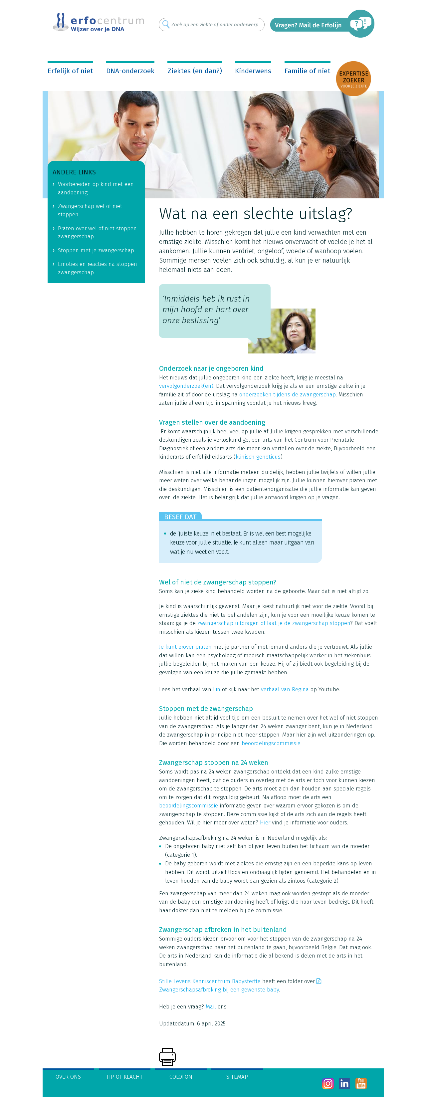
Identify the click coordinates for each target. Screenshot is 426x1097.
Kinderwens (253, 71)
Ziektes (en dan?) (194, 71)
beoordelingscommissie (188, 805)
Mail (211, 1006)
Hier (265, 822)
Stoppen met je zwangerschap (96, 250)
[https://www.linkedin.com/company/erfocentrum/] (344, 1083)
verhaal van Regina (285, 689)
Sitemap (237, 1076)
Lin (216, 689)
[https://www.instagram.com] (328, 1083)
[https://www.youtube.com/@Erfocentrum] (361, 1083)
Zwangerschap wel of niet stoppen (90, 210)
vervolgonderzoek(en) (186, 385)
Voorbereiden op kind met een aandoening (96, 188)
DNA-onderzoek (130, 71)
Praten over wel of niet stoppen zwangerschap (97, 232)
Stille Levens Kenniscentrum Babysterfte (210, 981)
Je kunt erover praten (185, 646)
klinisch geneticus (258, 456)
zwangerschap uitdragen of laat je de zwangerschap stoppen (273, 623)
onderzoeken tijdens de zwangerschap (287, 394)
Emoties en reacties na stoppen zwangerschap (97, 268)
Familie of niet (307, 71)
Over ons (68, 1076)
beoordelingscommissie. (272, 743)
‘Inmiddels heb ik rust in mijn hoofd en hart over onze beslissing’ (206, 310)
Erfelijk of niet (70, 71)
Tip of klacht (124, 1076)
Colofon (180, 1076)
